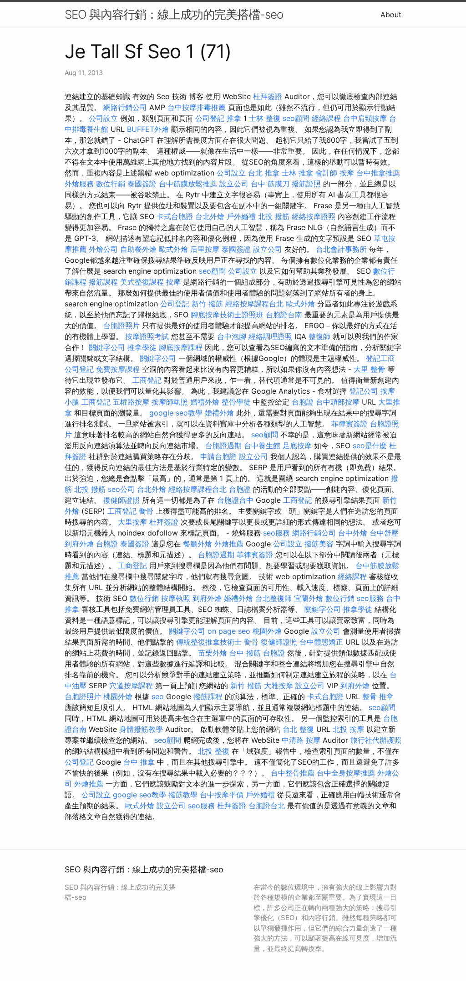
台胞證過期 (223, 445)
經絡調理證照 (270, 336)
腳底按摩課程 (181, 347)
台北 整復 (298, 729)
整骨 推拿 (378, 696)
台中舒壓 (384, 532)
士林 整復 (264, 118)
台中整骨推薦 (292, 772)
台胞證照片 (121, 325)
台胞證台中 (235, 500)
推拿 (234, 118)
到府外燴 (79, 543)
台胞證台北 (266, 805)
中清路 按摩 (301, 740)
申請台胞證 (218, 456)
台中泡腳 (231, 336)
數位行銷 (110, 183)
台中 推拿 (139, 761)
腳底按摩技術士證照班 (227, 314)
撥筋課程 (103, 281)
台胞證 (303, 401)
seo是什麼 (370, 445)
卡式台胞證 (175, 216)
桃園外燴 (267, 631)
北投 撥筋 (273, 216)
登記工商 (380, 358)
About (390, 14)
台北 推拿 (263, 172)
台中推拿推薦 (378, 172)
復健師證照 (121, 500)
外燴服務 (79, 183)
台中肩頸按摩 (365, 118)
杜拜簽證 (267, 96)
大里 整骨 (369, 369)
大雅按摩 (278, 685)
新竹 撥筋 (207, 303)
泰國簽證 (142, 183)
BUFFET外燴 (148, 129)
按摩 (346, 172)
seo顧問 (296, 118)
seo (158, 696)
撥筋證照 (306, 183)
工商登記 (147, 380)
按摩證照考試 (147, 336)
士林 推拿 (297, 172)
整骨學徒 (236, 401)
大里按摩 (132, 521)
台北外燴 (209, 216)
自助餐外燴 (138, 249)
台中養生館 (262, 445)
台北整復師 (273, 598)
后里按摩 (204, 249)
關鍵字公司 (107, 347)
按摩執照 (175, 598)
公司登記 (209, 118)
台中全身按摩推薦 (346, 772)
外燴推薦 (228, 543)
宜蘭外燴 (308, 598)
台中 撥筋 (245, 652)
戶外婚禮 (241, 216)
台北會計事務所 (341, 249)
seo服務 (276, 532)
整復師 (319, 336)
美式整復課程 (142, 281)
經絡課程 (326, 118)
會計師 (326, 172)
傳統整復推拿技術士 (209, 641)
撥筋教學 (183, 794)
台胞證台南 (284, 314)
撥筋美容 (319, 543)
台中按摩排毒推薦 (196, 107)
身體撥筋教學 (141, 729)
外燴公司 (103, 249)
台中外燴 (352, 532)
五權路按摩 (131, 401)
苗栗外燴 (212, 652)
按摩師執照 (170, 401)
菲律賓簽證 (349, 423)
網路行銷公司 (125, 107)
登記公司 (363, 390)
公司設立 (103, 118)
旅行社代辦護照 (375, 740)
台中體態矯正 (321, 641)
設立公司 (233, 183)
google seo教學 (176, 412)
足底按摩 (297, 445)
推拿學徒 (142, 347)
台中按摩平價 (221, 794)
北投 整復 (213, 751)
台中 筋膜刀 (270, 183)
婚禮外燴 (204, 401)
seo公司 (121, 489)
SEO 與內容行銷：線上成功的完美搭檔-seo (174, 14)
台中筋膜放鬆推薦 (188, 183)
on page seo (229, 631)
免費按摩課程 (118, 369)
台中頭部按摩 (338, 401)
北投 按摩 (348, 729)
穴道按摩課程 (131, 685)
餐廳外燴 (197, 543)
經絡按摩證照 (313, 216)
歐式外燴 (173, 249)
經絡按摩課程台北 (254, 303)
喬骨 (146, 511)
